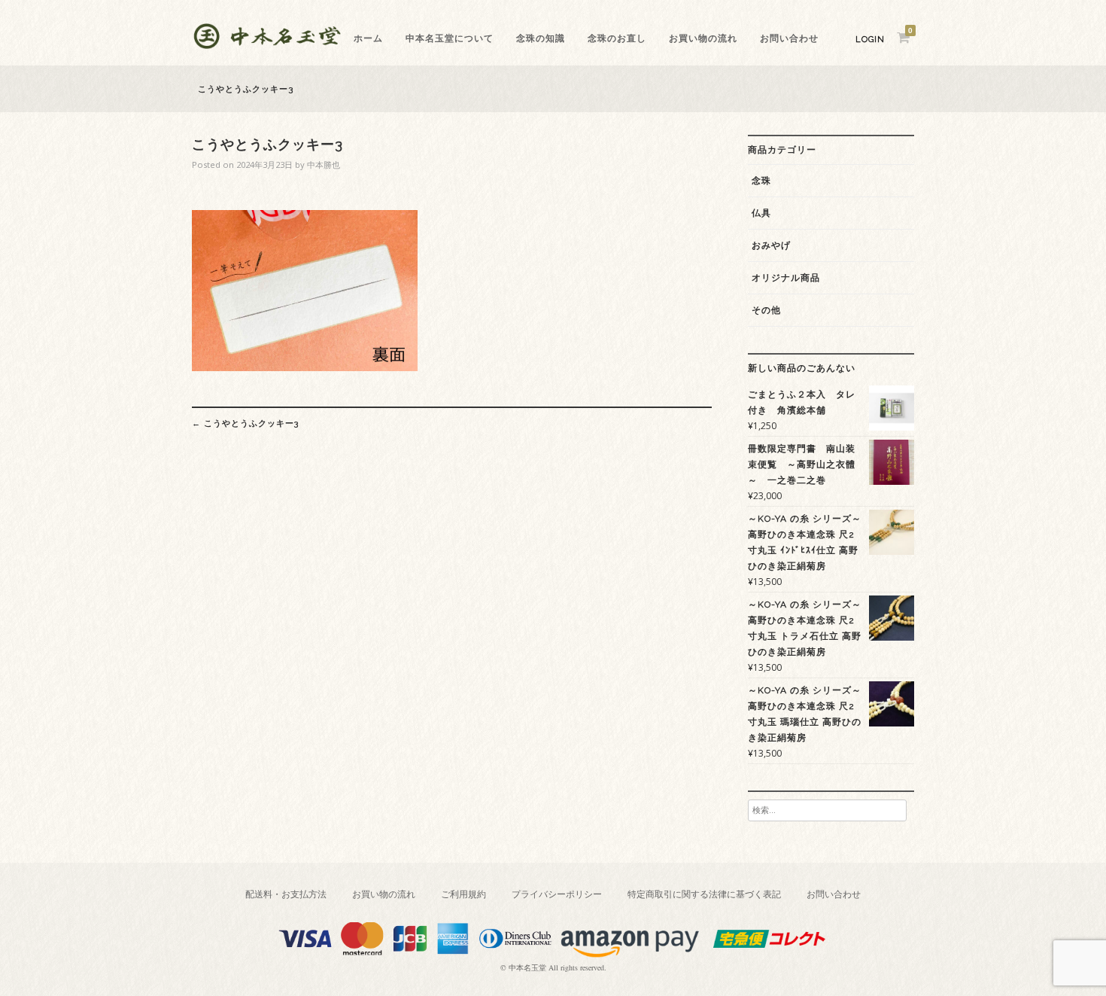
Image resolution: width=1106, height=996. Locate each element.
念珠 (761, 180)
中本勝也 (323, 164)
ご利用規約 (463, 894)
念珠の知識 (540, 38)
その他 (766, 310)
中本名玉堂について (450, 38)
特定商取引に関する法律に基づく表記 (704, 894)
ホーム (368, 38)
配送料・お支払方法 (286, 894)
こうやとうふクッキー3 (245, 423)
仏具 (761, 213)
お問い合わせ (789, 38)
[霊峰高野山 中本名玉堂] (267, 45)
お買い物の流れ (703, 38)
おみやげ (771, 245)
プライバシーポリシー (557, 894)
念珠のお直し (617, 38)
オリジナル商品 (786, 278)
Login (870, 39)
